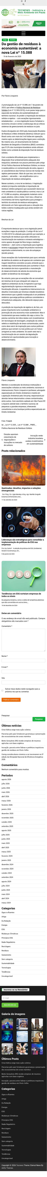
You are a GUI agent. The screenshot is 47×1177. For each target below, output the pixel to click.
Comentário (7, 626)
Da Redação (6, 921)
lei (2, 425)
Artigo (5, 40)
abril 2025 (5, 848)
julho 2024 (5, 886)
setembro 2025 (7, 826)
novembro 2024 (7, 869)
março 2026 (6, 801)
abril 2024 (5, 898)
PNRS (32, 425)
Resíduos (12, 40)
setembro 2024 (7, 877)
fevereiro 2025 (7, 856)
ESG (3, 929)
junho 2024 (6, 890)
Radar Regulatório (8, 942)
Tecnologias (6, 968)
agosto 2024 (6, 882)
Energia (4, 925)
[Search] (23, 4)
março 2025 (6, 852)
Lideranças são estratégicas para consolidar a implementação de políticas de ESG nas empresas (23, 542)
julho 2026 (5, 784)
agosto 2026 (6, 779)
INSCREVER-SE (10, 1005)
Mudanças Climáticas (10, 934)
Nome (5, 656)
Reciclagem (6, 946)
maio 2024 (6, 894)
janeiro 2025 (6, 860)
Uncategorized (7, 976)
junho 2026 (6, 788)
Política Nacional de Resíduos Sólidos (17, 428)
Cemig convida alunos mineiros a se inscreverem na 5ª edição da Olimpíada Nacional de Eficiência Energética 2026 (22, 756)
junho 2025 (6, 839)
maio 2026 (6, 792)
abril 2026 (5, 796)
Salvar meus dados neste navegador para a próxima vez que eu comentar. (22, 690)
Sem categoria (7, 959)
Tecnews (19, 1165)
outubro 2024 (7, 873)
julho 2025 (5, 835)
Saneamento (6, 955)
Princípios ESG (7, 938)
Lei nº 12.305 (10, 425)
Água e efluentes (8, 912)
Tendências (6, 972)
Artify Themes (7, 1168)
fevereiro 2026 (7, 805)
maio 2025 (6, 843)
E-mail (5, 667)
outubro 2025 (7, 822)
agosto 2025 (6, 830)
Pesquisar (6, 715)
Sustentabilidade (8, 963)
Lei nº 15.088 (23, 425)
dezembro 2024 (7, 864)
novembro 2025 (7, 818)
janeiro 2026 (6, 809)
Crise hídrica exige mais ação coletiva (16, 730)
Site (3, 678)
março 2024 (6, 903)
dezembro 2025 (7, 814)
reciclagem (13, 248)
